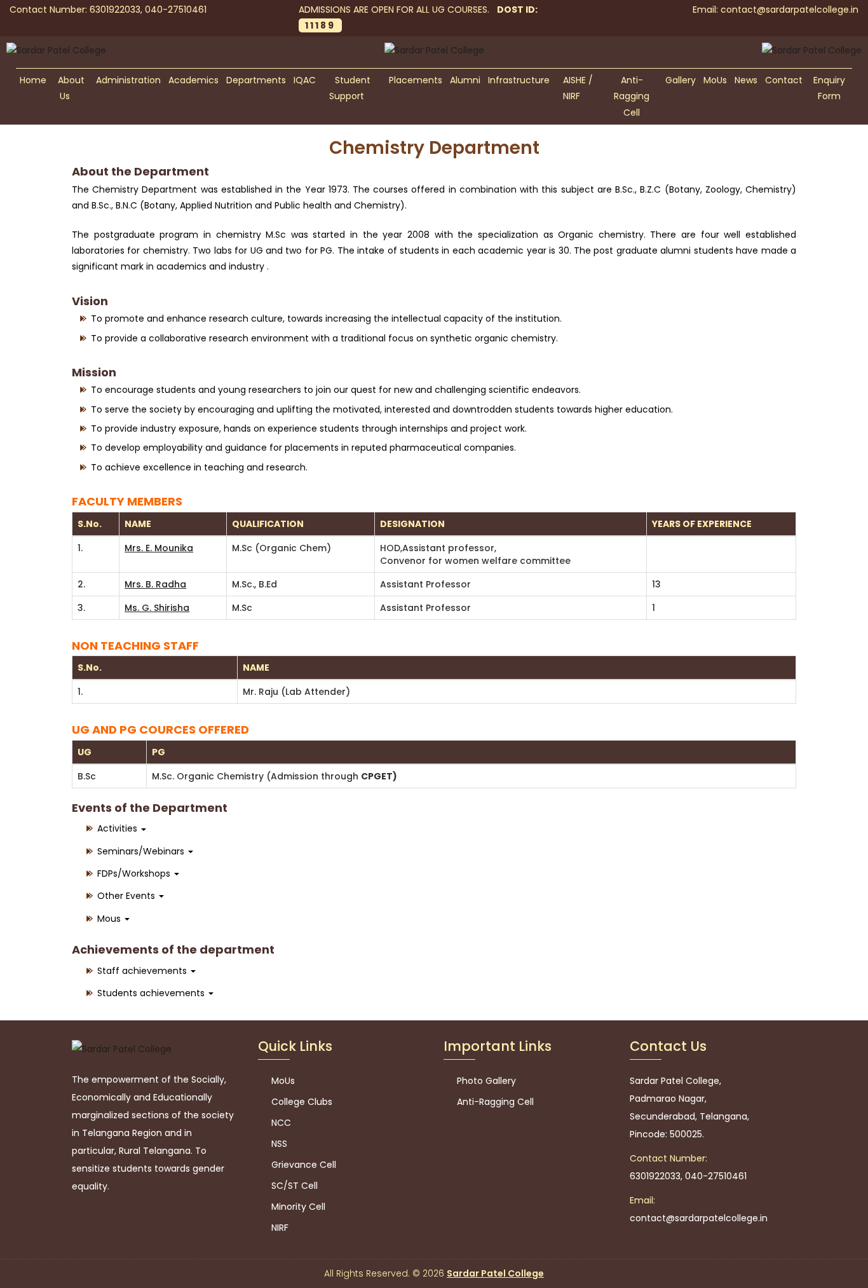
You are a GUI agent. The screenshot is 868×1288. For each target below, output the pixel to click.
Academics (193, 80)
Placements (415, 80)
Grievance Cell (302, 1164)
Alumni (465, 80)
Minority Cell (297, 1206)
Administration (128, 80)
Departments (256, 80)
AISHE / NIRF (578, 88)
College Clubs (300, 1101)
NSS (278, 1143)
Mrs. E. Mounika (159, 548)
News (746, 80)
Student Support (349, 88)
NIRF (278, 1227)
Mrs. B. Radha (155, 584)
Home (33, 80)
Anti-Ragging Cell (631, 96)
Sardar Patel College (495, 1273)
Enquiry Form (829, 88)
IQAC (305, 80)
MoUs (715, 80)
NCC (280, 1122)
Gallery (680, 80)
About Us (71, 88)
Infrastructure (519, 80)
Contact (784, 80)
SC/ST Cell (293, 1185)
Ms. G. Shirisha (157, 607)
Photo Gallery (485, 1080)
